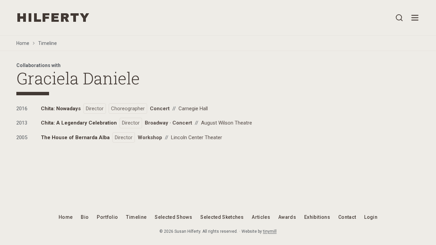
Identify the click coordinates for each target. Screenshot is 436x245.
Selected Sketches (222, 217)
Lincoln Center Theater (196, 137)
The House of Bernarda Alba (75, 137)
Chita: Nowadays (61, 108)
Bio (85, 217)
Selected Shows (173, 217)
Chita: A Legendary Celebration (79, 123)
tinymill (270, 231)
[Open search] (399, 17)
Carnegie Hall (193, 108)
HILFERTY (53, 17)
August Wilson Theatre (226, 123)
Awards (287, 217)
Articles (261, 217)
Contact (347, 217)
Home (22, 43)
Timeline (47, 43)
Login (370, 217)
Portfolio (107, 217)
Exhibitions (317, 217)
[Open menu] (415, 17)
